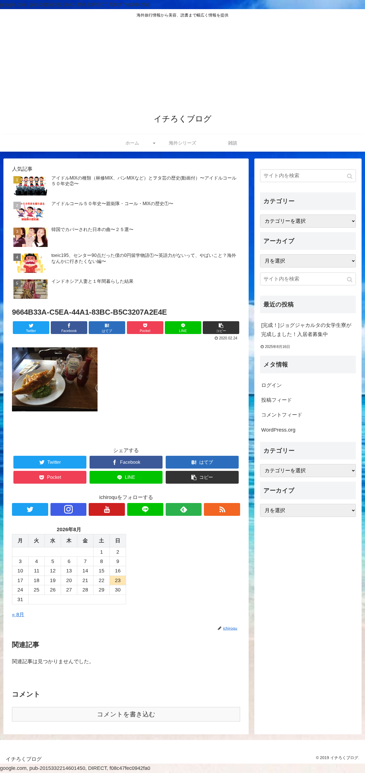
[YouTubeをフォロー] (107, 509)
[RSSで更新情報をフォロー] (222, 509)
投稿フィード (276, 400)
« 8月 (18, 614)
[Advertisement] (182, 64)
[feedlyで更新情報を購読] (184, 509)
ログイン (271, 385)
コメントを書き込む (126, 714)
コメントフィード (281, 415)
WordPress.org (278, 430)
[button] (350, 176)
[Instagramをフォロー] (68, 509)
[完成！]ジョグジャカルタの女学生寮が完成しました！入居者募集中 (306, 329)
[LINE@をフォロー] (145, 509)
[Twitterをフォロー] (30, 509)
